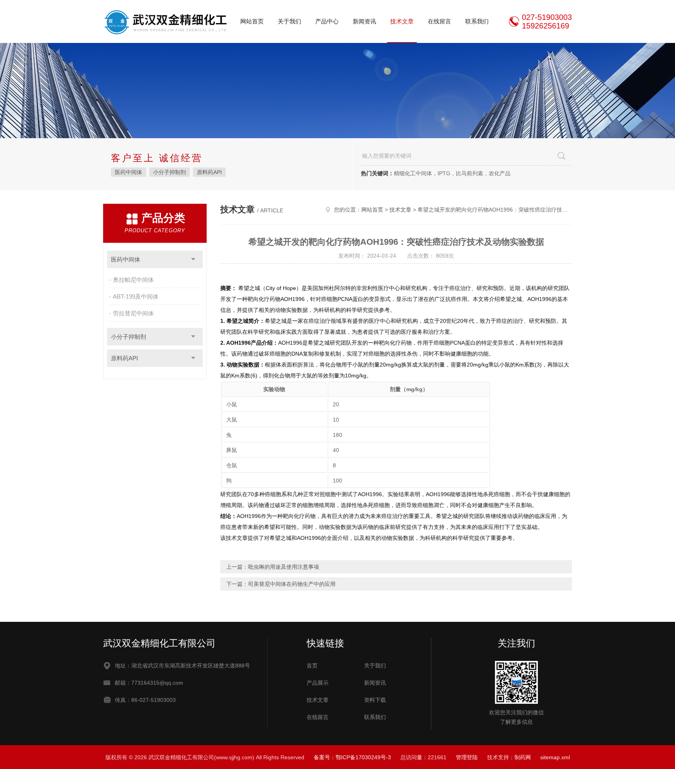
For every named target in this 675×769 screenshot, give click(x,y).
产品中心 (327, 21)
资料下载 (375, 700)
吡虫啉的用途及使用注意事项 (283, 567)
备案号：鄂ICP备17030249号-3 (352, 757)
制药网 (522, 757)
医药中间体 (128, 172)
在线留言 (439, 21)
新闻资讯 (364, 21)
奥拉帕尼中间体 (133, 279)
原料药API (209, 172)
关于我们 (289, 21)
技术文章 (402, 21)
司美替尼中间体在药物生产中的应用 (292, 584)
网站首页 (252, 21)
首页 (312, 665)
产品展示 (318, 683)
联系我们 (477, 21)
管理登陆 (467, 757)
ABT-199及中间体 (136, 296)
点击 (193, 259)
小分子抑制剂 (169, 172)
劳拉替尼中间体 (133, 313)
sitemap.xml (555, 757)
